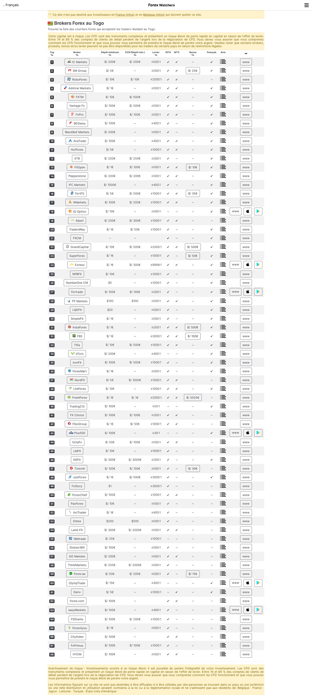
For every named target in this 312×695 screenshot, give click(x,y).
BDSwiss (79, 123)
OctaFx (77, 442)
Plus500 (79, 433)
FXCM (77, 238)
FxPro (79, 114)
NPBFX (77, 274)
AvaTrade (79, 141)
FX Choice (77, 415)
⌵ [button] (11, 5)
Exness (79, 265)
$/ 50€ (193, 256)
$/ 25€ (193, 70)
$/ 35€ (193, 193)
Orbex (77, 521)
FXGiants (77, 619)
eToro (79, 353)
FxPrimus (77, 645)
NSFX (77, 459)
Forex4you (79, 628)
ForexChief (79, 495)
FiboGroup (79, 424)
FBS (79, 336)
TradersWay (77, 229)
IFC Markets (77, 185)
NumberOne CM (77, 282)
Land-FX (77, 530)
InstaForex (79, 327)
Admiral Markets (79, 88)
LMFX (77, 451)
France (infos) (125, 14)
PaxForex (77, 503)
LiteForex (79, 388)
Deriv (77, 592)
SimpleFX (77, 318)
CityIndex (77, 636)
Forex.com (77, 601)
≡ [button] (306, 5)
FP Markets (79, 301)
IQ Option (79, 211)
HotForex (77, 149)
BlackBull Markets (77, 132)
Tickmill (79, 468)
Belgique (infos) (154, 14)
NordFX (79, 380)
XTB (77, 158)
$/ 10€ (192, 167)
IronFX (77, 362)
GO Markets (77, 556)
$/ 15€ (192, 574)
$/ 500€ (192, 247)
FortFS (79, 193)
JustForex (79, 477)
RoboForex (79, 79)
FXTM (79, 97)
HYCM (77, 654)
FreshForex (79, 397)
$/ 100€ (193, 336)
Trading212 (77, 406)
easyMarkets (77, 610)
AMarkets (79, 202)
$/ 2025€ (192, 397)
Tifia (77, 345)
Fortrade (77, 292)
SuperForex (77, 256)
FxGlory (77, 486)
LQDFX (77, 310)
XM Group (79, 70)
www (246, 62)
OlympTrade (77, 583)
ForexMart (79, 371)
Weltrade (79, 539)
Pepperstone (77, 176)
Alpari (79, 220)
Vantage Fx (77, 105)
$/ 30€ (193, 468)
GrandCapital (79, 247)
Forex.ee (79, 574)
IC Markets (79, 62)
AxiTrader (79, 512)
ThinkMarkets (77, 565)
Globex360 (77, 547)
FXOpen (79, 167)
